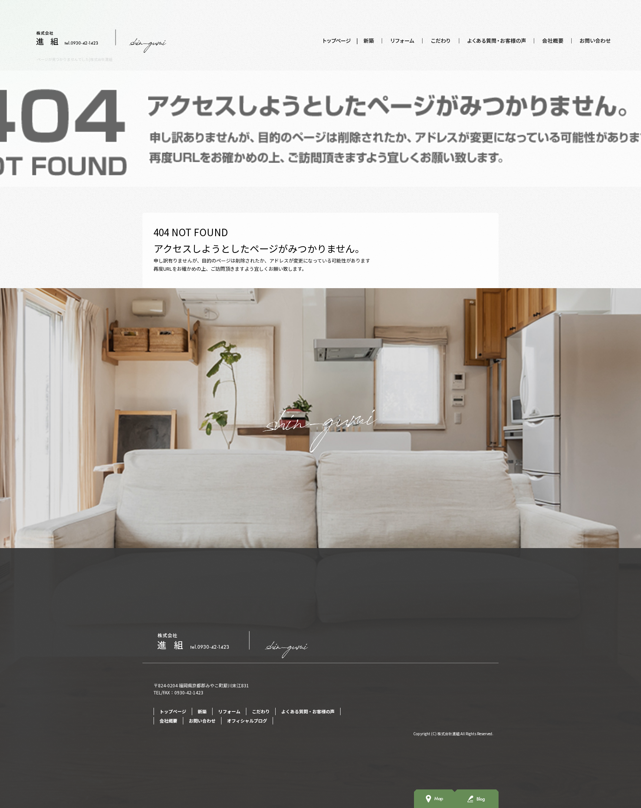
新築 (369, 40)
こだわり (441, 40)
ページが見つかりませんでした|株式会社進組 (74, 59)
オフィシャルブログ (247, 720)
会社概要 (553, 40)
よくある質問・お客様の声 (496, 40)
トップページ (336, 40)
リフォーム (402, 40)
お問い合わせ (591, 40)
